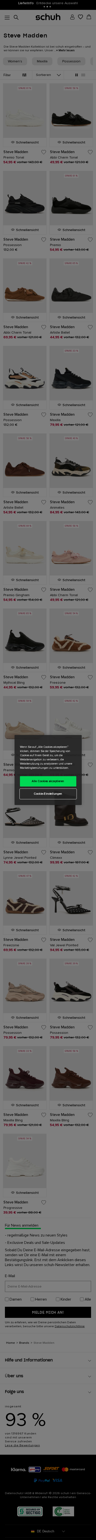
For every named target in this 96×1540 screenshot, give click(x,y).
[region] (48, 770)
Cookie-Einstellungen (48, 793)
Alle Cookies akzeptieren (48, 781)
